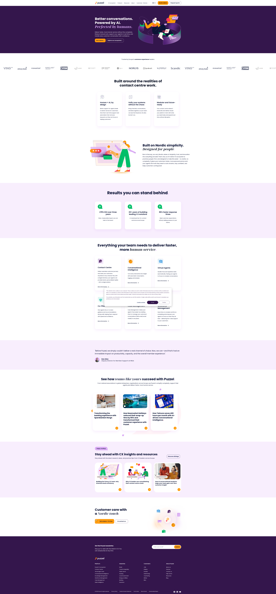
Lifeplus (145, 569)
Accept (152, 302)
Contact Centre (99, 569)
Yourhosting (147, 575)
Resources (126, 3)
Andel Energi (147, 573)
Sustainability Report (153, 591)
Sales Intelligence (99, 582)
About (132, 3)
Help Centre (169, 573)
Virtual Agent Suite (99, 571)
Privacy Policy (114, 591)
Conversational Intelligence (102, 573)
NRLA (145, 580)
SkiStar (145, 577)
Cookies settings (141, 302)
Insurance (121, 582)
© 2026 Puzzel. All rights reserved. (102, 591)
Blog (167, 577)
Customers (139, 3)
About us (168, 567)
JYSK (145, 567)
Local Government (124, 575)
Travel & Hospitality (124, 569)
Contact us (169, 571)
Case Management (100, 580)
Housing (121, 573)
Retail (120, 567)
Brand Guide (144, 591)
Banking (121, 580)
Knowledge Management (101, 575)
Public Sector (122, 571)
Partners (145, 3)
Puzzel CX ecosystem (100, 567)
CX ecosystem (112, 3)
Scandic (146, 571)
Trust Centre (136, 591)
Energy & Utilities (123, 577)
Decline (164, 302)
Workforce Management (101, 577)
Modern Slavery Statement (125, 591)
